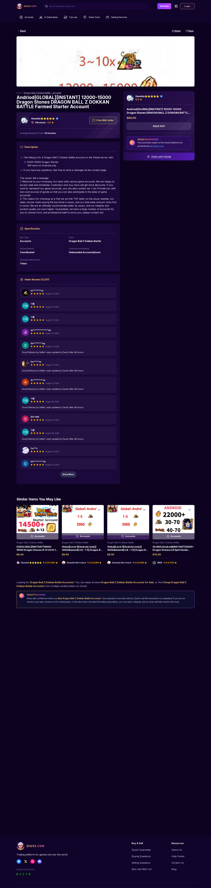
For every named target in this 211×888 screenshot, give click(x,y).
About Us (177, 849)
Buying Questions (141, 856)
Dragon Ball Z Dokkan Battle (30, 542)
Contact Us (178, 862)
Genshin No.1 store (76, 562)
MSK (159, 562)
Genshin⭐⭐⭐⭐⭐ (43, 118)
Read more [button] (159, 146)
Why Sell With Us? (142, 869)
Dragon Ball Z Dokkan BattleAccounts (51, 582)
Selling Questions (141, 862)
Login (187, 6)
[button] (176, 6)
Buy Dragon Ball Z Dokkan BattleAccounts (79, 598)
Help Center (178, 856)
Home (19, 93)
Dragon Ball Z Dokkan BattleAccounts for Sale (127, 582)
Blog (174, 869)
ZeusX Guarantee (141, 849)
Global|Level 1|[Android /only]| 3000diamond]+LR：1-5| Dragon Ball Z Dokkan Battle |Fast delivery (82, 550)
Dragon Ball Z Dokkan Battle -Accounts (42, 93)
